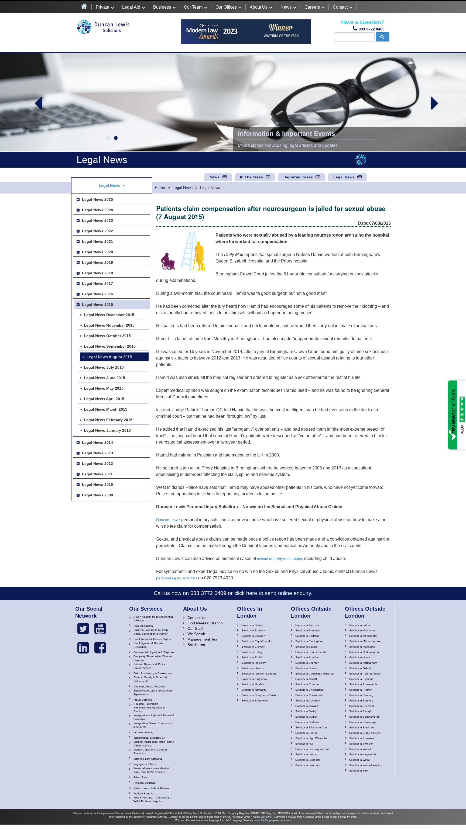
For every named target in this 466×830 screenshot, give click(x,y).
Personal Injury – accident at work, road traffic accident (151, 770)
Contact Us (196, 618)
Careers (312, 7)
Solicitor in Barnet (252, 625)
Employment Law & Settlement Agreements (152, 692)
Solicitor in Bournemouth (310, 652)
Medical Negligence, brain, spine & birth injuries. (153, 743)
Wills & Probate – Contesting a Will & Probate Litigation (152, 799)
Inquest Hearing (143, 732)
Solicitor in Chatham (307, 684)
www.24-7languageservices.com (273, 820)
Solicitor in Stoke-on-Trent (365, 732)
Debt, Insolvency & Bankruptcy (152, 673)
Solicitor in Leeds (306, 754)
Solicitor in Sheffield (361, 705)
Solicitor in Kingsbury (254, 678)
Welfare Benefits (143, 793)
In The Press (251, 177)
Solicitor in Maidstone (362, 630)
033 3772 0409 (372, 29)
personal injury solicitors (176, 578)
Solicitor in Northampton (364, 652)
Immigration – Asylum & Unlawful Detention (153, 717)
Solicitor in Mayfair (252, 684)
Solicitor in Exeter (306, 732)
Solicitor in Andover (307, 625)
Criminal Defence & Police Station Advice (149, 666)
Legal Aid (131, 7)
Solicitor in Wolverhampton (365, 765)
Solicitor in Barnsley (307, 630)
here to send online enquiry (278, 593)
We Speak (196, 634)
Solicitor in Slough (360, 711)
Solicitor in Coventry (307, 700)
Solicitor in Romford (361, 700)
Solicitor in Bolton (306, 646)
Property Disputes (144, 782)
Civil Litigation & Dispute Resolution (148, 645)
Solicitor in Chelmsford (309, 689)
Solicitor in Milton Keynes (364, 641)
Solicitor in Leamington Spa (312, 749)
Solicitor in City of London (257, 641)
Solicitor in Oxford (360, 668)
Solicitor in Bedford (307, 635)
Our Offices (226, 7)
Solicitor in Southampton (364, 716)
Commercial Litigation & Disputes (153, 652)
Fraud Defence (142, 699)
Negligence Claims (144, 764)
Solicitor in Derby (305, 711)
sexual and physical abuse (279, 558)
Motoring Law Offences (147, 758)
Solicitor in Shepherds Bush (258, 695)
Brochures (196, 644)
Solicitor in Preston (360, 689)
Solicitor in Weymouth (362, 754)
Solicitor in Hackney (253, 662)
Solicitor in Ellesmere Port (311, 727)
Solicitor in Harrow (252, 668)
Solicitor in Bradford (307, 657)
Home (160, 187)
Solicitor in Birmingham (309, 641)
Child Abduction (143, 625)
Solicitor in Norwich (360, 657)
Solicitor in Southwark (254, 700)
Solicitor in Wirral (359, 759)
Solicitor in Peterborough (364, 673)
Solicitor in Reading (361, 695)
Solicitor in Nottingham (363, 662)
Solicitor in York (358, 770)
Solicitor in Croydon (253, 646)
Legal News (344, 177)
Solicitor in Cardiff (306, 678)
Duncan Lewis (168, 520)
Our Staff (195, 628)
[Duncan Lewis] (83, 628)
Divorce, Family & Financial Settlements (150, 679)
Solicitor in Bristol (305, 668)
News (286, 7)
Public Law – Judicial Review (151, 788)
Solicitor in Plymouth (361, 678)
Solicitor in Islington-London (258, 673)
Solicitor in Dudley (306, 716)
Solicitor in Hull (304, 743)
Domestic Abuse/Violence (149, 686)
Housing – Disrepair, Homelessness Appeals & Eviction (149, 707)
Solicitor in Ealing (252, 652)
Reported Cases (298, 177)
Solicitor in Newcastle (362, 646)
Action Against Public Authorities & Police (153, 618)
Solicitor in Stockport (362, 727)
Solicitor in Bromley (253, 630)
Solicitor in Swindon (361, 743)
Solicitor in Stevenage (362, 722)
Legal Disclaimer (263, 816)
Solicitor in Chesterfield (309, 695)
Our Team (193, 7)
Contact (340, 7)
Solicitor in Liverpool (307, 765)
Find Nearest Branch (205, 623)
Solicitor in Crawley (306, 705)
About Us (259, 7)
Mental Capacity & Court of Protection (150, 751)
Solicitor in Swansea (361, 738)
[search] (382, 37)
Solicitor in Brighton (307, 662)
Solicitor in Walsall (360, 749)
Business (162, 7)
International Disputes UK (149, 737)
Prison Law (140, 777)
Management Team (204, 639)
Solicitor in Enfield (252, 657)
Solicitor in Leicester (307, 759)
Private (102, 7)
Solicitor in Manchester (363, 635)
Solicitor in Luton (359, 625)
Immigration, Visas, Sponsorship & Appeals (153, 725)
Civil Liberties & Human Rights (152, 639)
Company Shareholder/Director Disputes (152, 658)
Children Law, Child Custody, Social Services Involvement (151, 631)
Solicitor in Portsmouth (363, 684)
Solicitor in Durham (306, 722)
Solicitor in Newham (253, 689)
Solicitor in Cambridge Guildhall (314, 673)
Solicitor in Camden (253, 635)
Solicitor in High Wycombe (311, 738)
